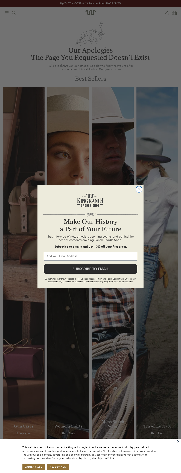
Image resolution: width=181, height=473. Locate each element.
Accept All (33, 467)
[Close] (178, 441)
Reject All (58, 467)
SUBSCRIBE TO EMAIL (90, 268)
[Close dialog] (139, 189)
